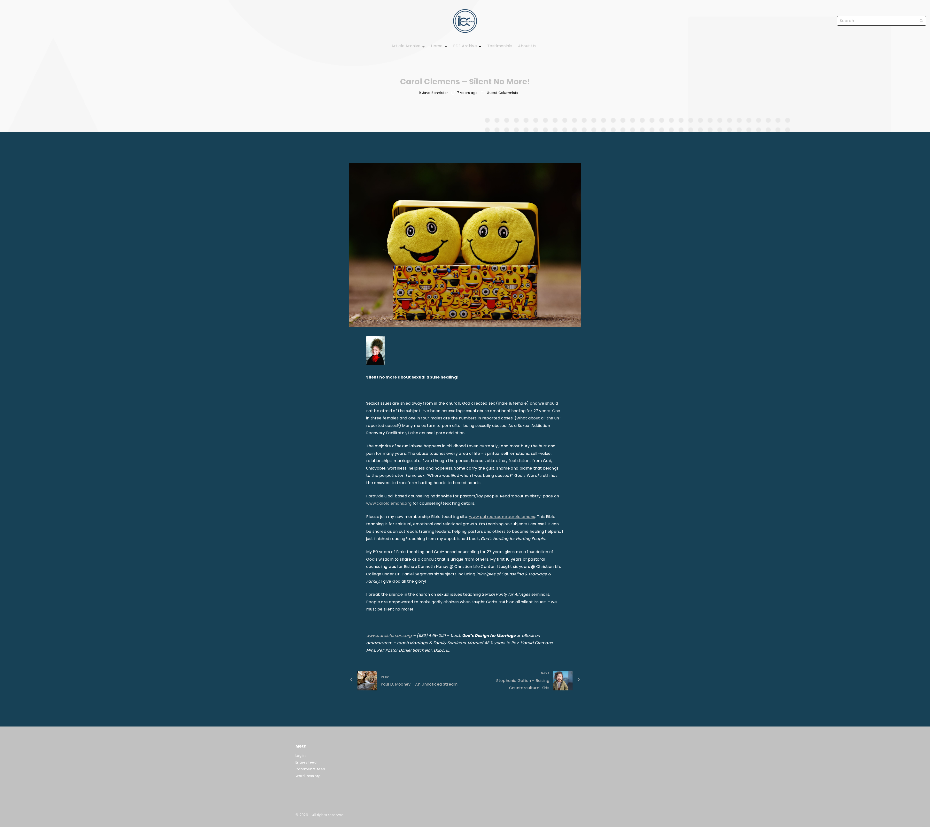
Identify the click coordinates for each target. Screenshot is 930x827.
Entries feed (306, 762)
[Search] (921, 20)
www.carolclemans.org (388, 503)
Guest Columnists (502, 92)
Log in (300, 755)
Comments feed (310, 769)
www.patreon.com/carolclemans (502, 516)
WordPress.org (307, 775)
